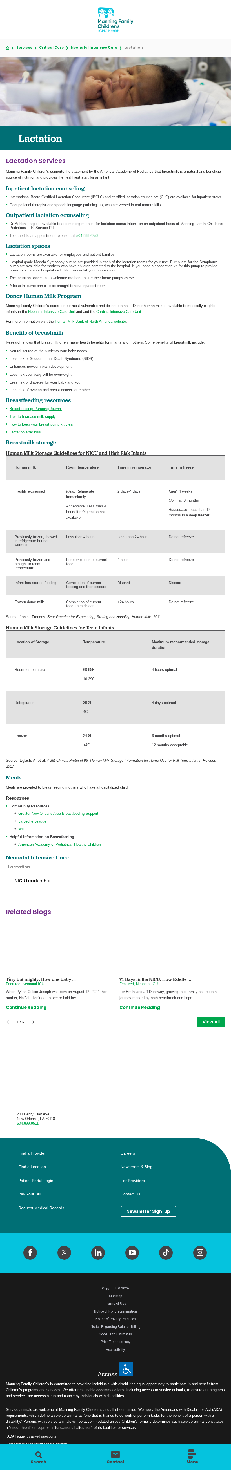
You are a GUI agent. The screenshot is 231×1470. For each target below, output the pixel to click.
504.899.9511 (28, 1123)
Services (24, 48)
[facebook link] (30, 1252)
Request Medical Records (41, 1208)
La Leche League (32, 821)
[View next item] (33, 1022)
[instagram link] (200, 1252)
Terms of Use (115, 1304)
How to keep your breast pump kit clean (42, 424)
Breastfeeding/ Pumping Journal (36, 409)
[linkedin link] (98, 1252)
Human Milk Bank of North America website (90, 321)
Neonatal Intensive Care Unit (51, 311)
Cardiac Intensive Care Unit (118, 311)
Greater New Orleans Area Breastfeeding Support (58, 813)
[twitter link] (64, 1252)
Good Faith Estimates (115, 1334)
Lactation (19, 867)
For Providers (133, 1181)
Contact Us (130, 1194)
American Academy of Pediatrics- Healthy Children (59, 844)
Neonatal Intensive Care (94, 48)
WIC (21, 829)
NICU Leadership (32, 881)
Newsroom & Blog (136, 1167)
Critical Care (51, 48)
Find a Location (32, 1167)
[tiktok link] (166, 1252)
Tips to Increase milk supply (33, 417)
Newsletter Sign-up (148, 1211)
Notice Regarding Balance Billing (116, 1327)
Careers (128, 1153)
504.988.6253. (87, 235)
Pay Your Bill (29, 1194)
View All (211, 1022)
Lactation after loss (25, 432)
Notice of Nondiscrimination (115, 1311)
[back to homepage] (7, 48)
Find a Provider (32, 1153)
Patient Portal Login (35, 1181)
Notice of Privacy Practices (115, 1319)
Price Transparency (115, 1342)
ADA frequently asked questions (31, 1436)
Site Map (115, 1296)
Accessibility (115, 1350)
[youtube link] (132, 1252)
